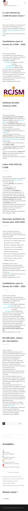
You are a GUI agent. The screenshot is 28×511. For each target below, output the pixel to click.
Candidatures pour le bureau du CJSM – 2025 (13, 478)
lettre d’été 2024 (18, 180)
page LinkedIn (11, 405)
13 (13, 423)
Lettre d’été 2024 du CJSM (9, 483)
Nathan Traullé (7, 304)
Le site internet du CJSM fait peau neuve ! (12, 476)
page (8, 272)
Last (20, 423)
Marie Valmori (6, 307)
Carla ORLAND (8, 62)
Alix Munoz (8, 311)
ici (13, 127)
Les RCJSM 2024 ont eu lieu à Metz (11, 463)
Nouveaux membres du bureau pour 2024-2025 (13, 485)
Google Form (6, 132)
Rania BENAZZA (9, 67)
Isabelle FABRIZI (10, 65)
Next (16, 423)
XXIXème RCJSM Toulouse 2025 (10, 481)
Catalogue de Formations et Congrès (11, 467)
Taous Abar (11, 306)
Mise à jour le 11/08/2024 (8, 454)
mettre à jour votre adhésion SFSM (12, 139)
